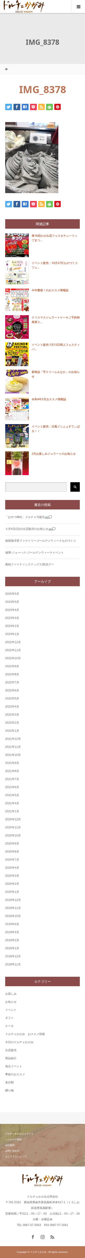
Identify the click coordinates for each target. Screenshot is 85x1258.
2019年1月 (12, 948)
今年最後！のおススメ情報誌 (50, 290)
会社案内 (10, 1145)
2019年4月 (12, 932)
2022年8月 (12, 674)
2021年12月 (13, 738)
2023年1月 (12, 634)
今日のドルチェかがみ (19, 1042)
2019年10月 (13, 916)
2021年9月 (12, 763)
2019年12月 (13, 900)
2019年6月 (12, 924)
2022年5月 (12, 698)
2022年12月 (13, 642)
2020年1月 (12, 892)
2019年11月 (13, 908)
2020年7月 (12, 859)
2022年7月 (12, 682)
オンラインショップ (15, 1156)
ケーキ (9, 1026)
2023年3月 (12, 618)
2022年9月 (12, 666)
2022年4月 (12, 706)
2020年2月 (12, 884)
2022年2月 (12, 722)
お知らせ (11, 1002)
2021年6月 (12, 787)
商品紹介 (11, 1058)
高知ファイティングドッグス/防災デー (29, 564)
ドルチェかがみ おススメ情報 (25, 1034)
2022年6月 (12, 690)
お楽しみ (11, 993)
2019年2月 (12, 940)
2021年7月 (12, 779)
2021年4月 (12, 803)
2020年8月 (12, 851)
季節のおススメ (15, 1074)
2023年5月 (12, 602)
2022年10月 (13, 658)
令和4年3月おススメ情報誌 (49, 399)
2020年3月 (12, 875)
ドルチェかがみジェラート (19, 1133)
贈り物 (9, 1090)
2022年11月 (13, 650)
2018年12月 (13, 956)
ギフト (9, 1018)
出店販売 (11, 1050)
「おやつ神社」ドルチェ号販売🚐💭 (28, 517)
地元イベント (13, 1066)
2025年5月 (12, 593)
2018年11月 (13, 964)
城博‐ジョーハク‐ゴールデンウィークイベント (34, 552)
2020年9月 (12, 843)
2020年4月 (12, 867)
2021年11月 (13, 747)
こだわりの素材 (13, 1139)
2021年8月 (12, 771)
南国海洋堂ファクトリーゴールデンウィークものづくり (40, 540)
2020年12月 (13, 819)
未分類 (9, 1082)
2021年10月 (13, 755)
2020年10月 (13, 835)
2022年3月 (12, 714)
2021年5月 (12, 795)
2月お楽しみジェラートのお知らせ (54, 454)
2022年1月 (12, 730)
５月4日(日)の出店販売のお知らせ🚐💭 (30, 529)
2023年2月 (12, 626)
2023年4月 (12, 610)
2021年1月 (12, 811)
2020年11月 (13, 827)
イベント (11, 1010)
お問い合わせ (12, 1150)
